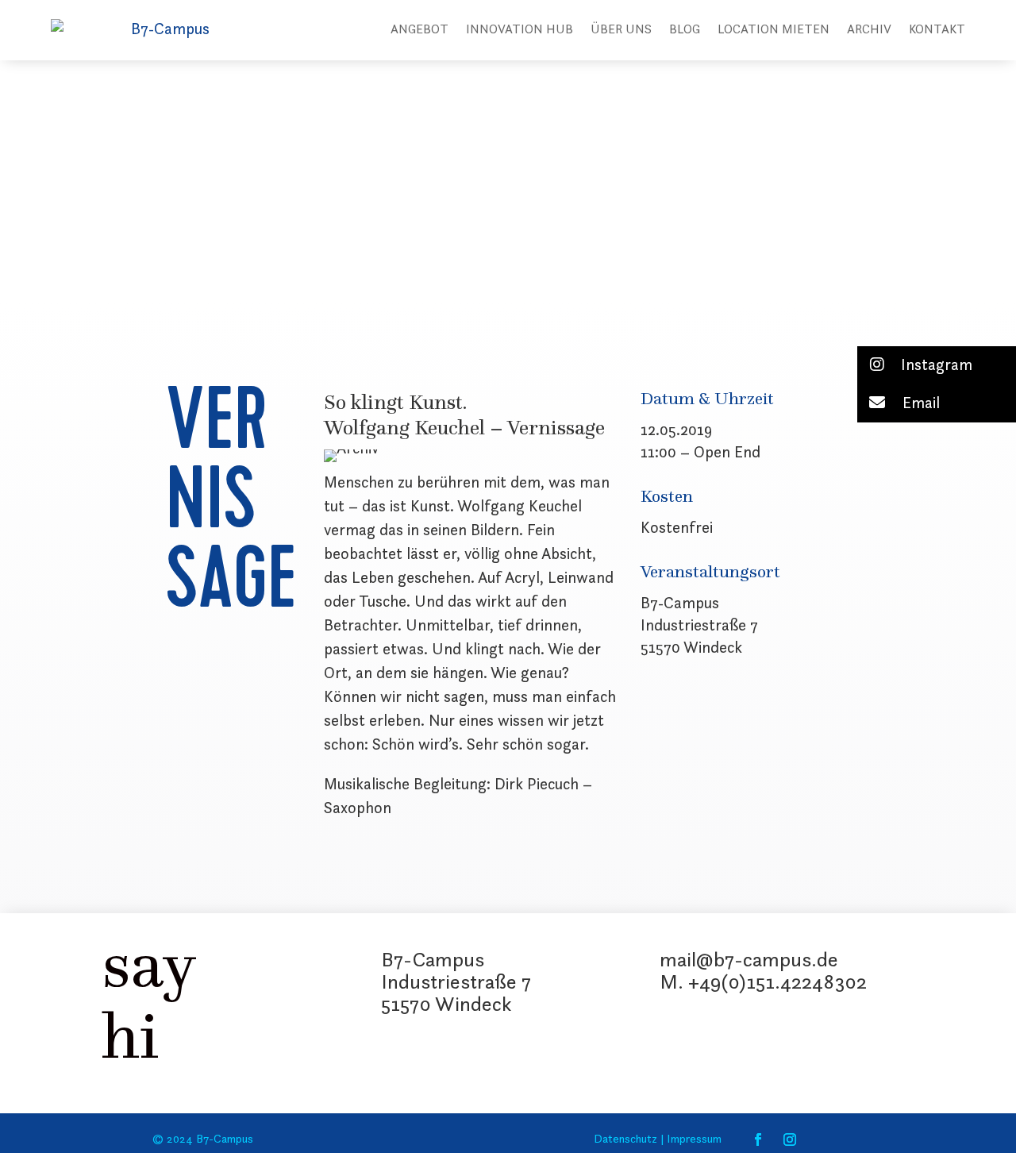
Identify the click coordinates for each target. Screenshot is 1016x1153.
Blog (684, 30)
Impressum (693, 1140)
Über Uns (621, 30)
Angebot (419, 30)
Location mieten (773, 30)
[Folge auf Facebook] (758, 1139)
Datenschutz (625, 1140)
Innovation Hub (519, 30)
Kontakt (937, 30)
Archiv (869, 30)
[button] (936, 365)
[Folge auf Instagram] (789, 1139)
